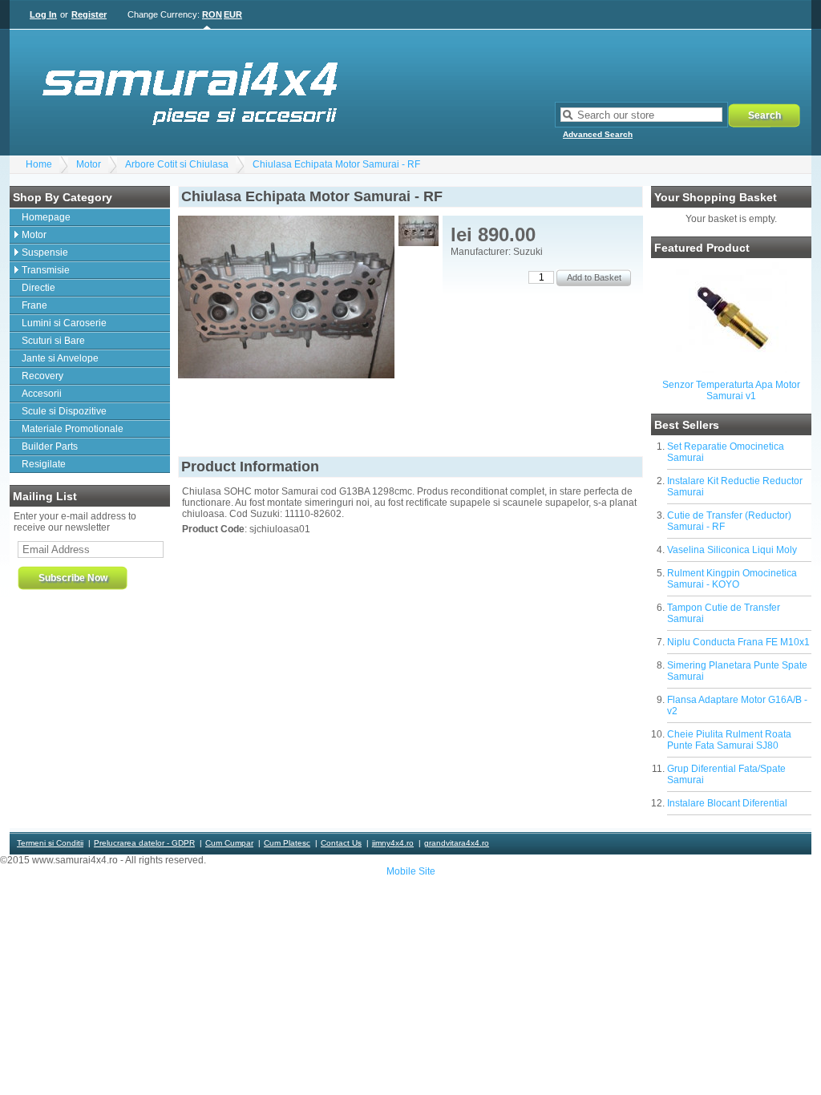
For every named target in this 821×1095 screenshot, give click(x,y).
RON (212, 14)
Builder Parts (50, 446)
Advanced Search (598, 134)
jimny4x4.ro (393, 842)
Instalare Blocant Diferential (727, 803)
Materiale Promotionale (72, 428)
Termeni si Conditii (50, 842)
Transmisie (46, 270)
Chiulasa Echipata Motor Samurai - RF (336, 164)
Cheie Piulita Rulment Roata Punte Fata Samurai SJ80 (729, 740)
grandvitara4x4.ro (456, 842)
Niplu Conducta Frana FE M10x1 (738, 642)
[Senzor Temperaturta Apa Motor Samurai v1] (731, 369)
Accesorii (42, 393)
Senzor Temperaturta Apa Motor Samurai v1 (731, 390)
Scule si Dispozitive (64, 411)
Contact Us (341, 842)
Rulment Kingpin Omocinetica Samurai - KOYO (732, 579)
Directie (38, 287)
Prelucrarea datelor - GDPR (144, 842)
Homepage (46, 217)
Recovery (42, 376)
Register (89, 14)
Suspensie (45, 252)
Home (39, 164)
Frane (34, 305)
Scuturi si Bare (53, 340)
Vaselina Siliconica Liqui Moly (732, 550)
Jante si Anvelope (60, 358)
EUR (233, 14)
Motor (88, 164)
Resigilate (44, 464)
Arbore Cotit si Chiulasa (177, 164)
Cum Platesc (287, 842)
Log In (43, 14)
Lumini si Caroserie (64, 323)
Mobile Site (410, 871)
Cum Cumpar (229, 842)
